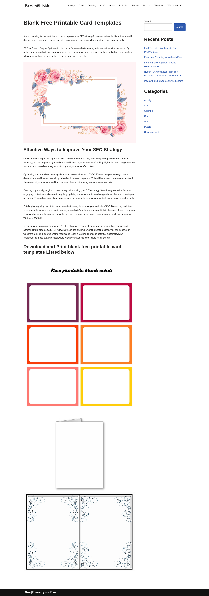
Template (159, 5)
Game (112, 5)
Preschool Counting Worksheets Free (163, 57)
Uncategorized (151, 132)
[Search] (181, 5)
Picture (135, 5)
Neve (28, 592)
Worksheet (172, 5)
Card (81, 5)
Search (147, 21)
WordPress (50, 592)
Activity (71, 5)
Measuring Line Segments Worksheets (163, 81)
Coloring (92, 5)
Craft (102, 5)
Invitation (123, 5)
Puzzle (146, 5)
